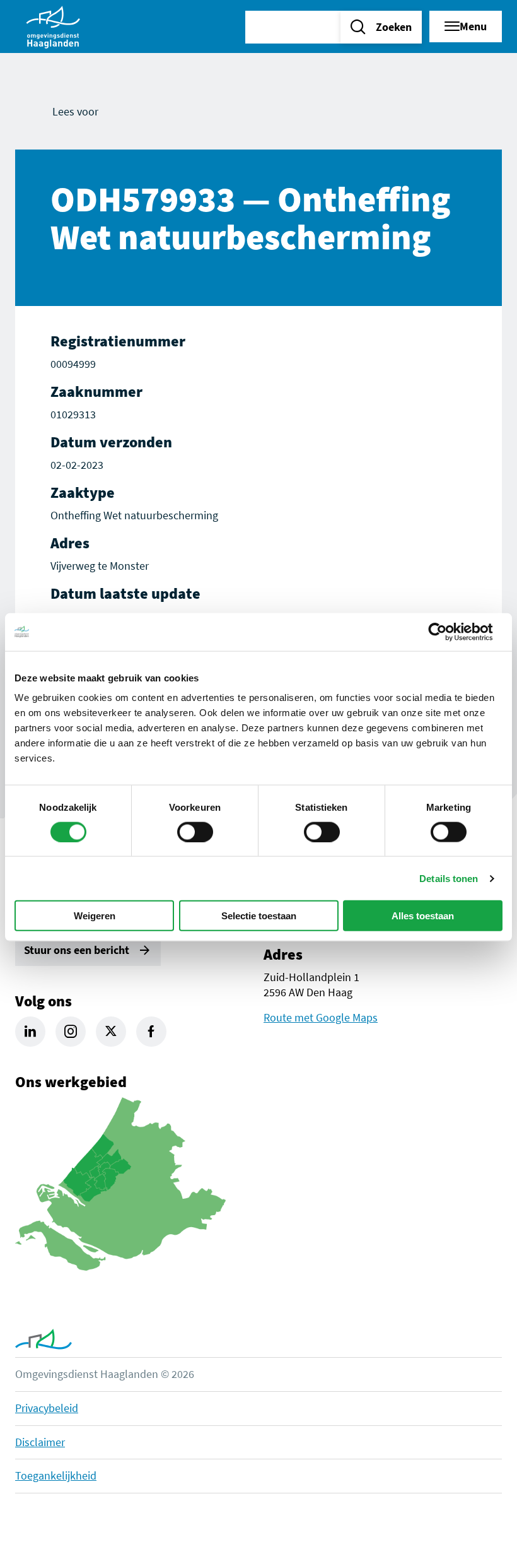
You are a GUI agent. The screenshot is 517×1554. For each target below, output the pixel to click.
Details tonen (448, 878)
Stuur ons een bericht (76, 950)
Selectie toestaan (258, 915)
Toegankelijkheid (55, 1475)
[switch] (195, 831)
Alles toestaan (423, 915)
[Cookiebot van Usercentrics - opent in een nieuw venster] (447, 631)
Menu (473, 26)
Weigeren (94, 915)
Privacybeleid (46, 1408)
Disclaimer (40, 1442)
